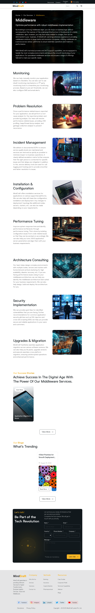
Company (72, 531)
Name (46, 523)
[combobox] (48, 535)
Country (46, 531)
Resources (62, 575)
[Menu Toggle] (81, 6)
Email (65, 523)
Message (47, 539)
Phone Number (58, 531)
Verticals (47, 575)
